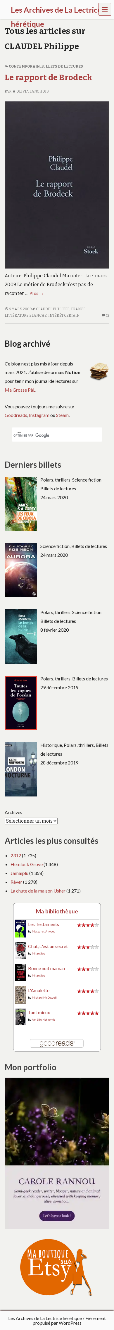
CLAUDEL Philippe (53, 309)
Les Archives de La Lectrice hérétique (45, 1318)
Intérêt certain (64, 315)
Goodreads (16, 415)
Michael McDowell (44, 997)
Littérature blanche (26, 315)
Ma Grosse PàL (20, 390)
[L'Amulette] (20, 994)
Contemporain (24, 66)
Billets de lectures (62, 66)
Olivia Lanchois (32, 91)
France (78, 309)
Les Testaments (43, 924)
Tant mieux (39, 1012)
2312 (16, 855)
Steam (62, 415)
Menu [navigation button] (104, 9)
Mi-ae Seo (38, 953)
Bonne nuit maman (46, 968)
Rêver (16, 882)
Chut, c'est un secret (48, 946)
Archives (13, 812)
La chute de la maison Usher (38, 890)
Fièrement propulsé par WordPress (69, 1320)
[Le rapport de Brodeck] (57, 184)
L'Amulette (38, 990)
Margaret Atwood (44, 931)
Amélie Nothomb (43, 1019)
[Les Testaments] (20, 928)
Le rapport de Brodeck (49, 77)
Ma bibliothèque (57, 911)
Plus (37, 293)
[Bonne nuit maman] (20, 972)
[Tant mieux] (20, 1016)
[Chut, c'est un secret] (20, 949)
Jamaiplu (19, 873)
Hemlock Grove (27, 864)
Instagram (39, 415)
